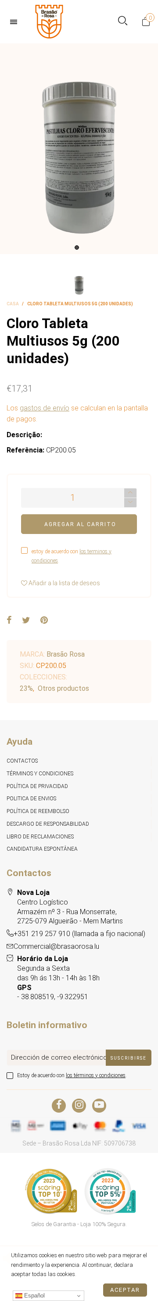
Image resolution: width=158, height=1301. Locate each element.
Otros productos (63, 688)
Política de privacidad (37, 786)
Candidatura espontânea (42, 849)
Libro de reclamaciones (40, 837)
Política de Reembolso (38, 811)
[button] (130, 503)
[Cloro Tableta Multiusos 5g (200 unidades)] (79, 149)
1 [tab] (77, 247)
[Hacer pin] (44, 620)
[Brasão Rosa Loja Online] (49, 21)
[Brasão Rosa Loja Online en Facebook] (59, 1106)
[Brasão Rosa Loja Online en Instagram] (79, 1106)
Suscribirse (129, 1058)
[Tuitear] (26, 620)
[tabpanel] (79, 149)
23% (26, 688)
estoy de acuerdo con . (71, 556)
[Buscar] (122, 21)
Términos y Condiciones (40, 774)
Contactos (22, 761)
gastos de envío (44, 408)
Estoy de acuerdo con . (72, 1075)
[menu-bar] (16, 22)
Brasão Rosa (66, 654)
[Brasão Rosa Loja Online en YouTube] (99, 1106)
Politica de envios (31, 798)
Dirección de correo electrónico (59, 1057)
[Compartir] (9, 620)
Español (33, 1295)
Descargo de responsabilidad (48, 824)
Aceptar (125, 1290)
